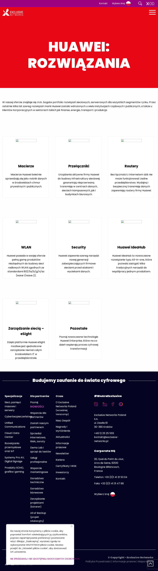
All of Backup (38, 516)
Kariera (60, 460)
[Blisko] (72, 526)
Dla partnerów (39, 396)
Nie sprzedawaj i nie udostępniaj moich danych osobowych (40, 558)
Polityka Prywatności (98, 561)
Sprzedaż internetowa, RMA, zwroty (38, 437)
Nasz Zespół (63, 420)
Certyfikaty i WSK (66, 466)
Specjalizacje (13, 396)
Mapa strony (145, 561)
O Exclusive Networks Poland (66, 408)
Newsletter (62, 453)
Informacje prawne (124, 561)
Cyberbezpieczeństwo (18, 416)
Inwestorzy (62, 472)
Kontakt (103, 3)
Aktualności (63, 437)
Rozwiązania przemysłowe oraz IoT (13, 447)
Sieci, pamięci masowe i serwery (13, 406)
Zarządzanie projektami (37, 502)
